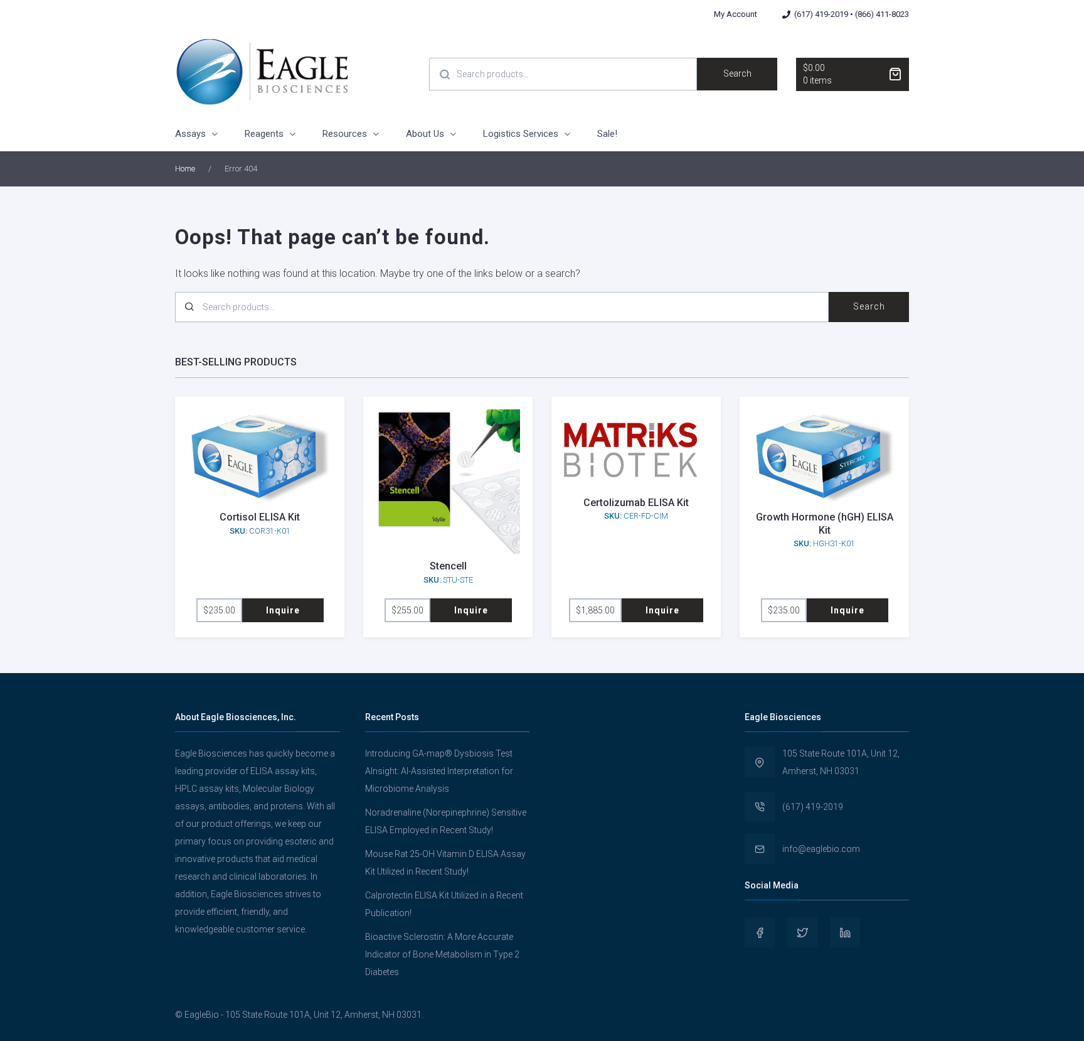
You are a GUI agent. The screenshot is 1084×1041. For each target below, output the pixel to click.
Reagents (264, 133)
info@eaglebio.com (821, 849)
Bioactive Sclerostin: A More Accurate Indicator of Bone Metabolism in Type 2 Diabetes (442, 954)
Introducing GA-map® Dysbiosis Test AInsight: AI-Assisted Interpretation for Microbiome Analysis (439, 771)
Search (737, 73)
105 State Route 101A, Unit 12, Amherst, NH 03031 (841, 762)
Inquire (283, 610)
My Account (735, 14)
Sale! (607, 133)
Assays (190, 133)
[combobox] (563, 74)
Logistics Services (520, 133)
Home (185, 168)
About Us (425, 133)
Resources (344, 133)
